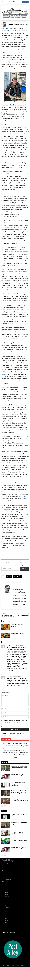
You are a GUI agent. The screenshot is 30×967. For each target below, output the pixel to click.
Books (3, 786)
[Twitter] (5, 866)
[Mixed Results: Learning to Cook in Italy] (5, 635)
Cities (3, 843)
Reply (8, 671)
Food (3, 629)
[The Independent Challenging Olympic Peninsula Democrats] (5, 768)
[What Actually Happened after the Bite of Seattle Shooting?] (5, 841)
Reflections (4, 778)
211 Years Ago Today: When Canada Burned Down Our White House (19, 800)
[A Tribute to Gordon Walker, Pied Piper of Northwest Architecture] (5, 784)
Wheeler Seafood (19, 381)
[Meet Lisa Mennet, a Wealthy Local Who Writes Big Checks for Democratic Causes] (5, 793)
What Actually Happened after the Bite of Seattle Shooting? (19, 839)
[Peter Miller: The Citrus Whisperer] (5, 627)
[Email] (17, 576)
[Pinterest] (14, 576)
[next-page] (5, 806)
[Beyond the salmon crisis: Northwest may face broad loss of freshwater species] (5, 833)
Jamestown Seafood (21, 409)
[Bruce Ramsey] (4, 24)
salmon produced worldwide (9, 205)
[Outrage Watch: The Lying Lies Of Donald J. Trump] (5, 816)
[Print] (20, 576)
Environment (4, 835)
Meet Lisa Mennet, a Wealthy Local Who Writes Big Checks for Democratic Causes (19, 792)
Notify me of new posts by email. (10, 726)
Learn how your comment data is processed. (10, 735)
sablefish (7, 31)
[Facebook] (7, 576)
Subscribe (24, 568)
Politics (3, 770)
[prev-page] (2, 806)
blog (3, 795)
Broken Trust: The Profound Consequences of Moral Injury (19, 848)
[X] (10, 576)
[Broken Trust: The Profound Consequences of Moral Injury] (5, 776)
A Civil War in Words (23, 615)
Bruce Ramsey (14, 24)
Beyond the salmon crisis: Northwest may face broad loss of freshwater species (19, 832)
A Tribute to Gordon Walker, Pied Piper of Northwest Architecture (18, 784)
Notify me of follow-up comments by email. (12, 725)
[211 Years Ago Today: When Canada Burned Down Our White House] (5, 801)
